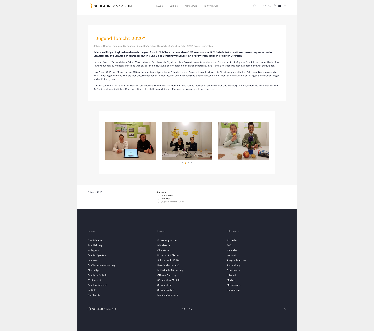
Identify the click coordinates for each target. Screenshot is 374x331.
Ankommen (191, 6)
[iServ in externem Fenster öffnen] (279, 6)
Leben (159, 6)
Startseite (161, 192)
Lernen (174, 6)
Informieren (211, 6)
